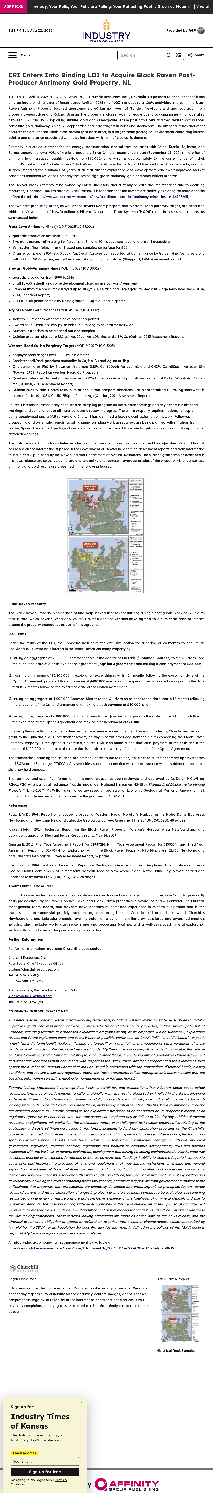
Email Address (24, 1453)
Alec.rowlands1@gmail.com (30, 996)
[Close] (81, 1403)
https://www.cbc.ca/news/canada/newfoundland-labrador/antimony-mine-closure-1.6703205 (111, 197)
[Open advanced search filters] (179, 55)
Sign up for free (45, 1471)
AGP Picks (13, 7)
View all (202, 6)
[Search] (169, 55)
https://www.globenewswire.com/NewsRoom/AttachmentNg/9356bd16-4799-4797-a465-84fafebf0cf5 (91, 1248)
